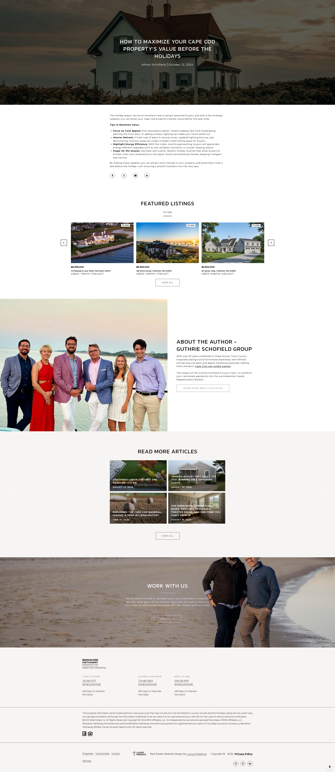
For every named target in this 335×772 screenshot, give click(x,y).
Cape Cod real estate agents (213, 366)
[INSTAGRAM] (235, 763)
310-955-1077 (89, 681)
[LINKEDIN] (250, 763)
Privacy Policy (244, 754)
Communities (102, 753)
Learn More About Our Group (203, 388)
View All (167, 282)
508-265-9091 (182, 681)
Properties (87, 753)
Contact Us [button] (167, 619)
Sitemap (86, 761)
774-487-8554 (145, 681)
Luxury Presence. (197, 754)
